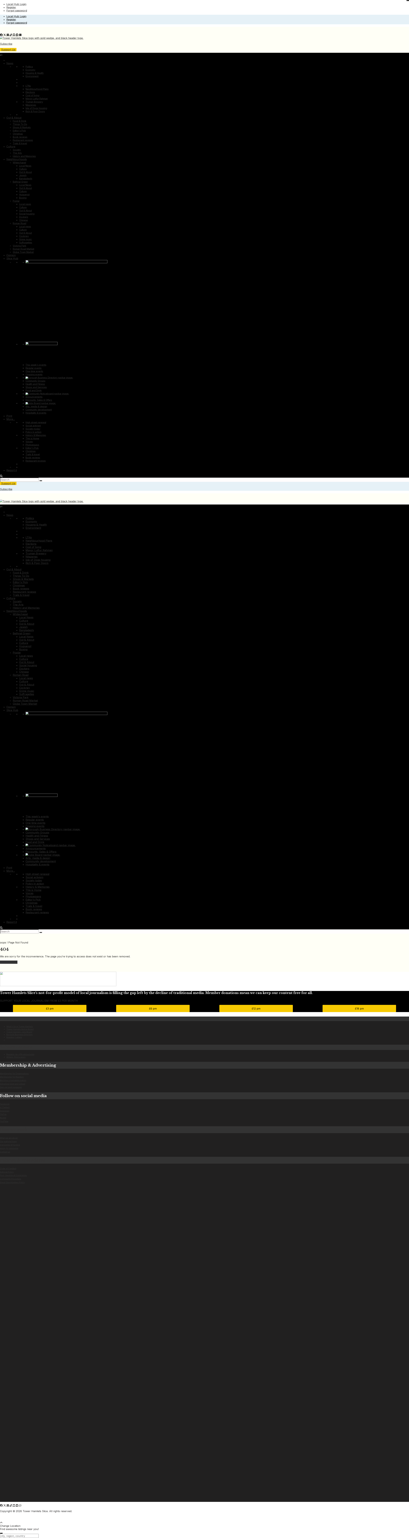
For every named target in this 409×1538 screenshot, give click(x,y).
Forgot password (16, 10)
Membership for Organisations (14, 1073)
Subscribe (6, 43)
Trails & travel (20, 143)
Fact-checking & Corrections (13, 1175)
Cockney (24, 236)
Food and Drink (34, 390)
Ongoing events (34, 374)
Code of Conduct (8, 1168)
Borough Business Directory (19, 1034)
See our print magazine (11, 1087)
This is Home (32, 438)
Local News (25, 165)
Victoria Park (19, 245)
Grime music (25, 239)
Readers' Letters (14, 1037)
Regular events (34, 368)
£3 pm (50, 1008)
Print (9, 416)
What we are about (9, 1138)
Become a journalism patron (13, 1080)
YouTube (4, 1121)
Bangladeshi (25, 178)
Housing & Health (35, 73)
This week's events (36, 364)
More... (10, 419)
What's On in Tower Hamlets (19, 1026)
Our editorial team (8, 1141)
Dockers (23, 217)
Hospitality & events (36, 412)
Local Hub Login (16, 4)
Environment (32, 76)
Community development (39, 409)
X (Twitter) (5, 1107)
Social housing (27, 213)
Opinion (11, 255)
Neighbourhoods (16, 159)
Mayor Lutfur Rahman (37, 98)
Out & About (13, 117)
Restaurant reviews (23, 140)
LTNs (28, 85)
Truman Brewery (34, 101)
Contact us (5, 1152)
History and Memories (24, 156)
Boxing (23, 197)
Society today (33, 428)
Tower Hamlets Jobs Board (19, 1032)
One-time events (34, 371)
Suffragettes (25, 242)
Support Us (8, 49)
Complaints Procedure (10, 1179)
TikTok (3, 1114)
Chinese (23, 220)
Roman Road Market (23, 249)
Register (11, 7)
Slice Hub (12, 258)
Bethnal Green (20, 181)
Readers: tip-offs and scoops (20, 1054)
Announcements (34, 396)
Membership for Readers (12, 1077)
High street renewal (36, 422)
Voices (29, 441)
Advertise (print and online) (12, 1084)
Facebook (5, 1104)
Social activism (33, 425)
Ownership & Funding (10, 1145)
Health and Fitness (35, 384)
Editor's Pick (19, 130)
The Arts (17, 153)
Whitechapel (19, 162)
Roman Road (19, 223)
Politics (29, 66)
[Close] (407, 0)
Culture (10, 146)
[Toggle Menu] (1, 55)
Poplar (16, 201)
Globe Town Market (23, 252)
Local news (25, 204)
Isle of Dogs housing (36, 108)
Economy (30, 69)
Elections (30, 92)
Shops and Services (36, 387)
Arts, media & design (36, 406)
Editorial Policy (7, 1172)
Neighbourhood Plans (37, 89)
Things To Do (20, 124)
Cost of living (32, 95)
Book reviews (20, 137)
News (9, 63)
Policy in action (33, 432)
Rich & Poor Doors (35, 111)
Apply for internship (9, 1148)
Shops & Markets (22, 127)
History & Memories (36, 435)
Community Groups (35, 380)
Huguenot (24, 194)
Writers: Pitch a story (16, 1057)
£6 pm (153, 1008)
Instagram (4, 1111)
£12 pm (256, 1008)
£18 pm (359, 1008)
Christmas (18, 133)
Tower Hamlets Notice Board (20, 1029)
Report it (11, 470)
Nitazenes (31, 105)
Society (17, 149)
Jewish (23, 175)
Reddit (3, 1118)
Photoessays (32, 444)
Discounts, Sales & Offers (39, 400)
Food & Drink (19, 121)
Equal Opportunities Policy (12, 1182)
